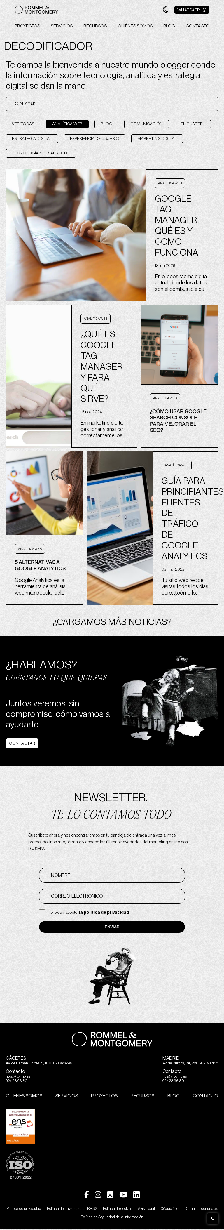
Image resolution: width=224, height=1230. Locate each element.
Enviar (112, 927)
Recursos (95, 26)
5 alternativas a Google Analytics (40, 565)
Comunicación (146, 123)
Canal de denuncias (202, 1208)
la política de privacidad (104, 912)
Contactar (22, 743)
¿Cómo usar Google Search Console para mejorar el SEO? (178, 420)
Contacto (197, 26)
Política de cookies (117, 1208)
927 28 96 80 (16, 1081)
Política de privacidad (23, 1208)
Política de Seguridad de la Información (112, 1217)
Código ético (170, 1208)
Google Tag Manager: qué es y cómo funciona (177, 225)
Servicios (62, 26)
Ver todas (23, 123)
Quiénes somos (135, 26)
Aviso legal (146, 1208)
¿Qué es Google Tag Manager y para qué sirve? (101, 366)
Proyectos (27, 26)
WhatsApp (188, 10)
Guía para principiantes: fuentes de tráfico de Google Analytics (185, 518)
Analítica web (67, 123)
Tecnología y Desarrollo (41, 153)
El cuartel (193, 123)
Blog (169, 26)
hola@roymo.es (18, 1076)
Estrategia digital (32, 138)
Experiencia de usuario (94, 138)
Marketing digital (157, 138)
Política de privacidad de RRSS (72, 1208)
